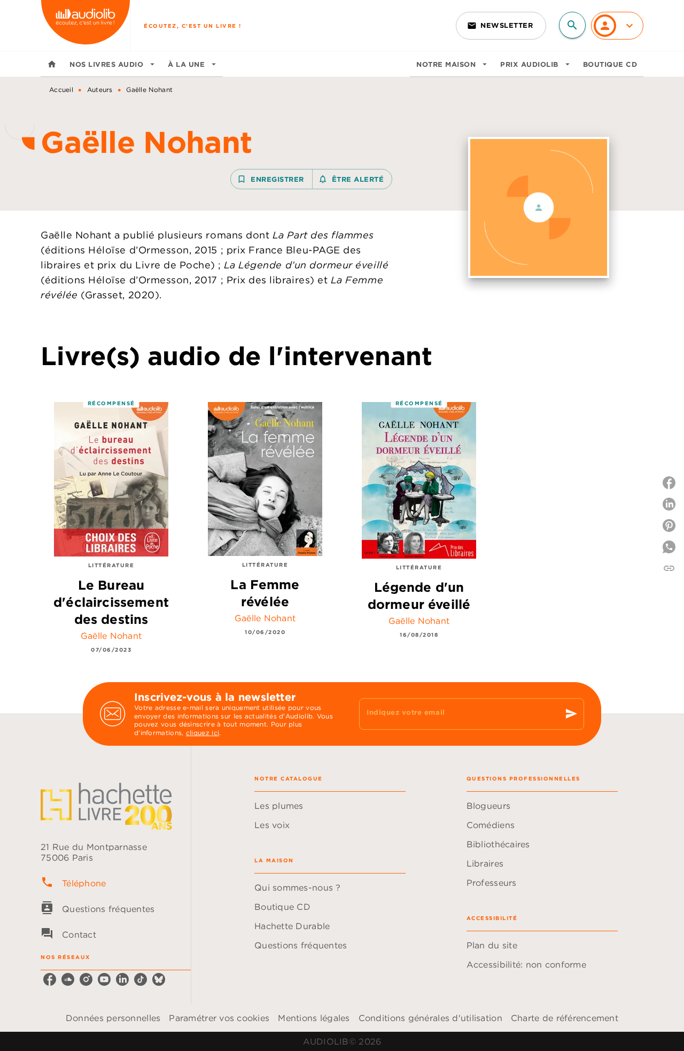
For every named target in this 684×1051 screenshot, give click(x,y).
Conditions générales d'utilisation (430, 1018)
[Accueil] (85, 25)
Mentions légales (313, 1018)
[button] (501, 26)
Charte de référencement (564, 1018)
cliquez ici (202, 733)
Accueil (61, 90)
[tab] (52, 64)
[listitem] (50, 979)
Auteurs (100, 90)
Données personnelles (113, 1018)
